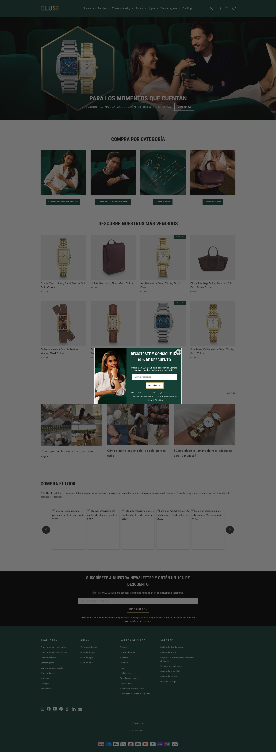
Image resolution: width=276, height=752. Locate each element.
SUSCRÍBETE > (155, 385)
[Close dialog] (178, 352)
